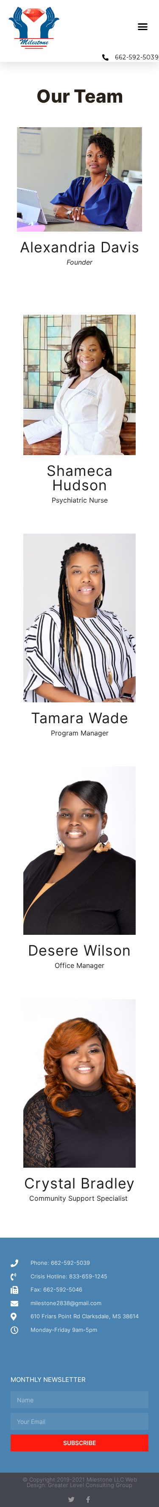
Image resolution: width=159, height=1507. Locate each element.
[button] (143, 27)
